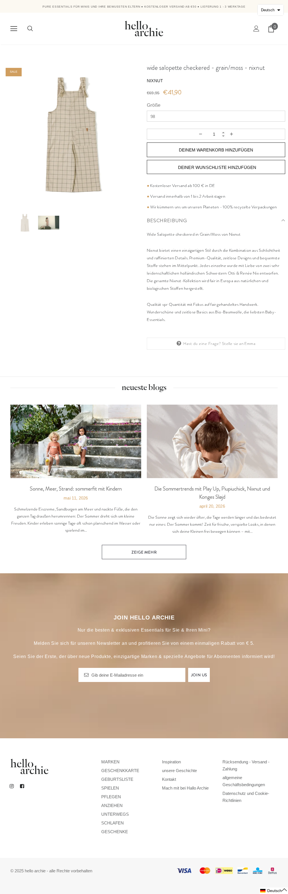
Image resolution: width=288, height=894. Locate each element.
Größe (153, 105)
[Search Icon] (30, 29)
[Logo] (144, 28)
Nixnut (155, 80)
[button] (274, 891)
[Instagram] (11, 786)
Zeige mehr (144, 552)
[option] (72, 134)
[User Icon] (256, 29)
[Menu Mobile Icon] (13, 28)
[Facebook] (22, 786)
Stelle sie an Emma (238, 343)
